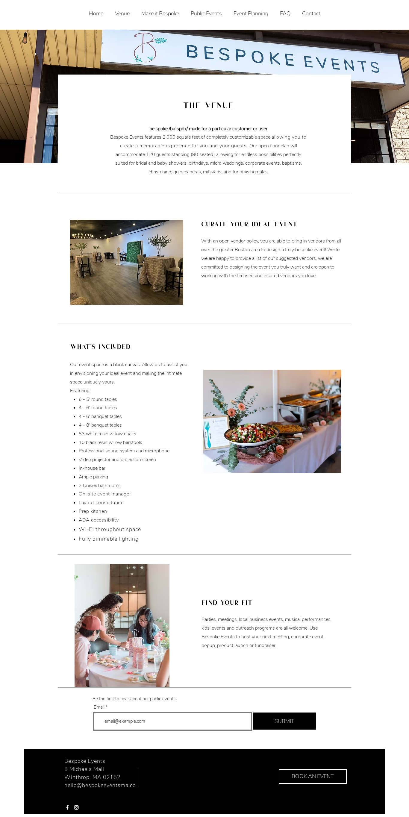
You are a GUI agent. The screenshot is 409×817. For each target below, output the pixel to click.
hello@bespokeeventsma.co (100, 785)
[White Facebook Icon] (67, 807)
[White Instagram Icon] (76, 807)
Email (99, 707)
